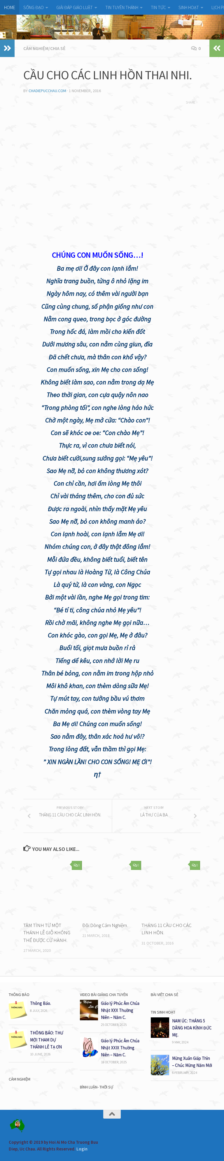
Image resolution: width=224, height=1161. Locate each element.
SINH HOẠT (188, 7)
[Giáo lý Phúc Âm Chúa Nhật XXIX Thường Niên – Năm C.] (89, 1056)
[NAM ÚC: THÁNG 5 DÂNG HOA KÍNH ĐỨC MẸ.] (160, 1036)
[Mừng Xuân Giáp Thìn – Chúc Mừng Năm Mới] (160, 1073)
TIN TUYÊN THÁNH (121, 7)
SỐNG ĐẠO (33, 7)
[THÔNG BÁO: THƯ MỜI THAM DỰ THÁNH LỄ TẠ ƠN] (18, 1048)
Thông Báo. (40, 1003)
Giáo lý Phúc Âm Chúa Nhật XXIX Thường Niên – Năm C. (120, 1047)
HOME (9, 7)
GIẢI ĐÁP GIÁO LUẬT (74, 7)
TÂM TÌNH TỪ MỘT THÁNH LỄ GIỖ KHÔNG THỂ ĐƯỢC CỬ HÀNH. (46, 932)
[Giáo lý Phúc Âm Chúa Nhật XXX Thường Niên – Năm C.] (89, 1018)
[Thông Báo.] (18, 1018)
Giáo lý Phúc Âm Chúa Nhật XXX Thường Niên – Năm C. (120, 1010)
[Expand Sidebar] (7, 48)
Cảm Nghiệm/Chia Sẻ (44, 48)
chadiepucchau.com (47, 90)
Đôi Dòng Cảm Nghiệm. (105, 925)
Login (82, 1149)
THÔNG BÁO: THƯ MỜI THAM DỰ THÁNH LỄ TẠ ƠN (46, 1040)
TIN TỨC (158, 7)
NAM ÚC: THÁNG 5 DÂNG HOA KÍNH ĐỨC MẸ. (192, 1028)
